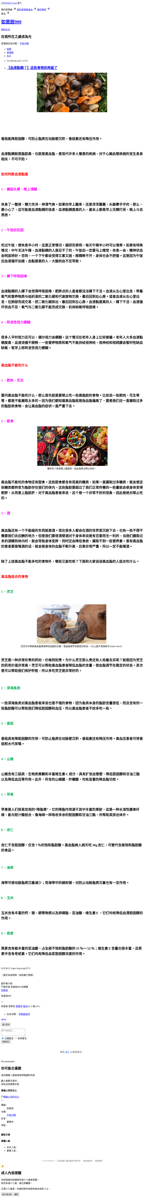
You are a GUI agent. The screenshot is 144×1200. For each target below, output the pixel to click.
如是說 (4, 990)
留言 (25, 1006)
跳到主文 (5, 29)
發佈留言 (6, 1042)
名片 (9, 56)
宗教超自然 (24, 1014)
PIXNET (51, 1161)
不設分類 (24, 43)
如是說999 (11, 21)
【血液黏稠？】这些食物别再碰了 (32, 68)
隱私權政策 (87, 1161)
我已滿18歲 (7, 1194)
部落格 (10, 52)
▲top (3, 1019)
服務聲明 (98, 1161)
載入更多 (6, 1025)
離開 (16, 1194)
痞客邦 (19, 1006)
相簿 (9, 49)
